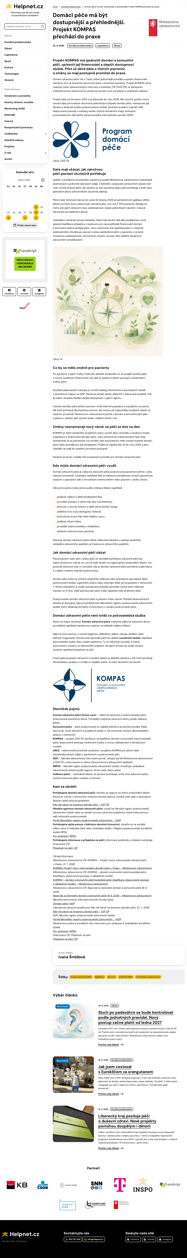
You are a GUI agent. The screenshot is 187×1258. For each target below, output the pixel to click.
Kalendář (9, 114)
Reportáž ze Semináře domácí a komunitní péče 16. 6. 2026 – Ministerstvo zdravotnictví (102, 895)
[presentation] (73, 1020)
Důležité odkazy (14, 140)
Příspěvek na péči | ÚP (65, 848)
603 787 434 (74, 1239)
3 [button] (25, 217)
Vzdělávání (11, 133)
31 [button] (8, 217)
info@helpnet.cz (95, 1239)
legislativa (99, 977)
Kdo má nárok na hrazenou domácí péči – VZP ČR (81, 804)
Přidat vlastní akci (26, 225)
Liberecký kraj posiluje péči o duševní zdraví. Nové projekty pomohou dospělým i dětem (127, 1121)
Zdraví (8, 48)
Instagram (39, 293)
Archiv (8, 159)
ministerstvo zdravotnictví (148, 977)
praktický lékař (125, 977)
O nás (7, 152)
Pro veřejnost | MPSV (64, 836)
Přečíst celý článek (108, 1044)
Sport (7, 61)
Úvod (55, 6)
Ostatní (9, 80)
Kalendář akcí (25, 172)
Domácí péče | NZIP (64, 903)
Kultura (8, 67)
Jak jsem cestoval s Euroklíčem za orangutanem (125, 1069)
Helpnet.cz (28, 6)
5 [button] (36, 217)
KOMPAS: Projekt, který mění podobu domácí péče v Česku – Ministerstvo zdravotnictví (102, 868)
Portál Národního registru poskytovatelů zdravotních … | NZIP (87, 820)
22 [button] (36, 207)
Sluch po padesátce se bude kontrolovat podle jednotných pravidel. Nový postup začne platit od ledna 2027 (135, 1017)
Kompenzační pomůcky (18, 127)
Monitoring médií (14, 108)
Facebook (9, 293)
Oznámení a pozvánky (17, 95)
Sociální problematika (17, 42)
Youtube (24, 293)
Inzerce (8, 121)
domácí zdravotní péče (81, 977)
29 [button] (36, 212)
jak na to (112, 977)
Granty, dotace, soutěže (18, 102)
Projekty (9, 146)
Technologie (11, 73)
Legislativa (11, 54)
